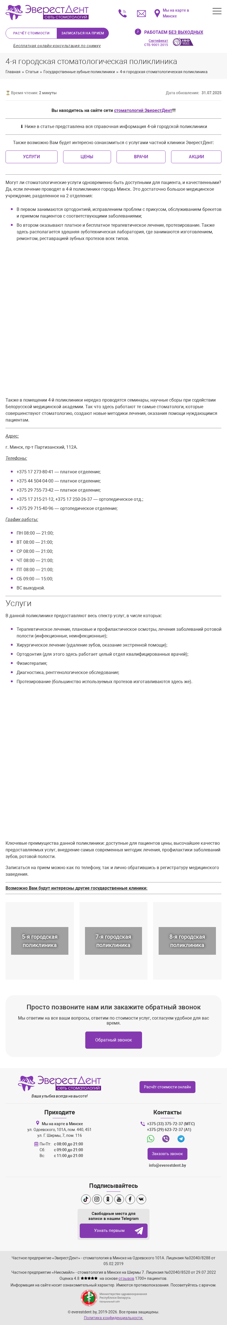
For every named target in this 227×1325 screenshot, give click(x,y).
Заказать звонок (167, 1154)
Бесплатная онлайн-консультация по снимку (57, 46)
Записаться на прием (82, 33)
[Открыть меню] (217, 11)
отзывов (126, 1278)
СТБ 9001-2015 (156, 43)
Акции (196, 156)
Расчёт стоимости (31, 33)
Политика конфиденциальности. (113, 1318)
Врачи (141, 156)
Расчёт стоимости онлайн (167, 1087)
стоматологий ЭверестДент (143, 110)
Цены (87, 156)
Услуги (31, 156)
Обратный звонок (113, 1040)
